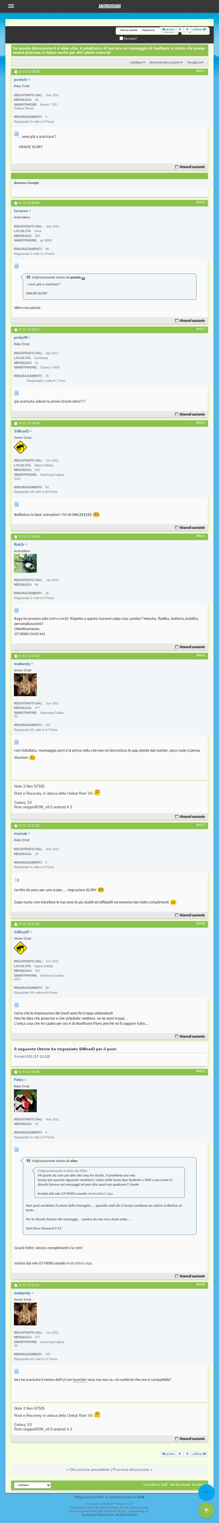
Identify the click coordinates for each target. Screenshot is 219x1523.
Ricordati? (130, 38)
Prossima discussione (131, 1469)
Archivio (198, 1485)
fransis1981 (23, 1057)
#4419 (200, 1071)
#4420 (200, 1284)
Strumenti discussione (164, 62)
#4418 (200, 923)
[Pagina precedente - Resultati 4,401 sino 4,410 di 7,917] (179, 29)
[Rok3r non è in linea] (25, 563)
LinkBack (136, 62)
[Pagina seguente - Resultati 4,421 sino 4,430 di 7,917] (187, 29)
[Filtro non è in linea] (25, 1100)
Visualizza (194, 62)
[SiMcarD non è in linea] (20, 447)
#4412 (200, 202)
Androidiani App (100, 1194)
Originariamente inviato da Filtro (62, 1171)
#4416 (200, 655)
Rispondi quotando (192, 167)
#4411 (200, 71)
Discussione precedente (90, 1469)
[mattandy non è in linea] (25, 684)
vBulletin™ (108, 1504)
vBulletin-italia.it (126, 1515)
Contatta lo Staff (155, 1485)
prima (170, 29)
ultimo (197, 29)
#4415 (200, 536)
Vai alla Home (180, 1485)
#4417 (200, 825)
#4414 (200, 423)
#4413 (200, 329)
